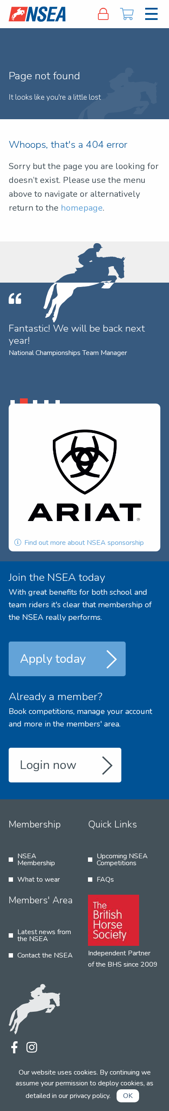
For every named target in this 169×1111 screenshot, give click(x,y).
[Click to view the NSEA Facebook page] (14, 1048)
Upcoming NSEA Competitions (122, 859)
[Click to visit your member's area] (103, 14)
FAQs (105, 879)
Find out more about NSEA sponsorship (83, 542)
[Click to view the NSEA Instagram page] (31, 1048)
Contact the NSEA (45, 955)
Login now (48, 765)
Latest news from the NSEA (44, 935)
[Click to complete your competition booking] (127, 14)
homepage (82, 208)
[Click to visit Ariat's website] (84, 475)
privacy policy (89, 1096)
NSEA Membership (36, 859)
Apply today (53, 659)
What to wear (38, 879)
